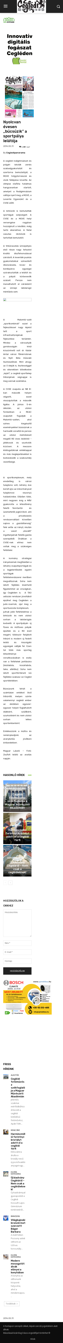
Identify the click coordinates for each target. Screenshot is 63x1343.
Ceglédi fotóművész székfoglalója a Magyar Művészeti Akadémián (17, 801)
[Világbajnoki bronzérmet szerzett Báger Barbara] (5, 1218)
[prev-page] (5, 883)
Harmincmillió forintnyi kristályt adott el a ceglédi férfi (17, 835)
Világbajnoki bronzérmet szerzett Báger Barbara (18, 1226)
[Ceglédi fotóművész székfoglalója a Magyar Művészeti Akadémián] (5, 1077)
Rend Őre (17, 826)
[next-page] (10, 883)
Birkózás (15, 1216)
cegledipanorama (15, 153)
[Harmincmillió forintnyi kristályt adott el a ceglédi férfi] (5, 1132)
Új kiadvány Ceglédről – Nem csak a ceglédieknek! (17, 867)
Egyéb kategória (16, 858)
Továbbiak (11, 1303)
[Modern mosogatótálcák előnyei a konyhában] (5, 1257)
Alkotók (17, 790)
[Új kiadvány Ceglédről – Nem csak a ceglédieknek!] (5, 1173)
